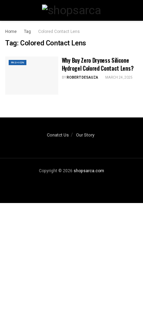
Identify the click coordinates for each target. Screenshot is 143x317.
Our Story (85, 135)
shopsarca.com (89, 171)
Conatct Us (58, 135)
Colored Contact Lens (59, 31)
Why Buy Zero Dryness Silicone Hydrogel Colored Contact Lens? (97, 64)
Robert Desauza (82, 77)
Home (11, 31)
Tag (27, 31)
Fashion (17, 62)
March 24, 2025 (118, 77)
